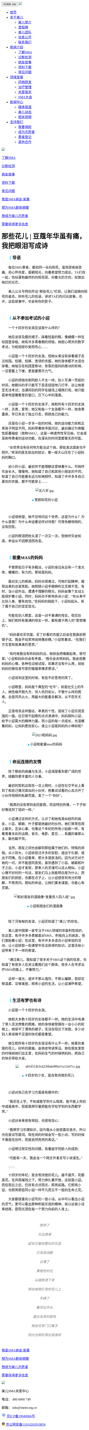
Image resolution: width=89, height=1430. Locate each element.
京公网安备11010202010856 (26, 1424)
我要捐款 (24, 127)
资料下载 (24, 67)
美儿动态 (24, 112)
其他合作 (24, 142)
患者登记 (24, 137)
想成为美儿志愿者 (15, 216)
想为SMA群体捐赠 (15, 207)
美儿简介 (24, 22)
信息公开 (24, 37)
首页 (13, 12)
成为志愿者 (26, 132)
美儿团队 (24, 32)
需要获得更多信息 (15, 224)
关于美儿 (16, 17)
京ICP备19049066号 (21, 1416)
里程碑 (23, 27)
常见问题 (24, 72)
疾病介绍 (16, 47)
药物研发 (24, 82)
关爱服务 (24, 92)
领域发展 (16, 77)
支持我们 (16, 122)
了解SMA (25, 52)
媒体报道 (24, 107)
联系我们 (24, 42)
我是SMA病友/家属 (16, 199)
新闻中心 (16, 102)
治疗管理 (24, 87)
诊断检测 (24, 57)
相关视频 (24, 117)
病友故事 (24, 62)
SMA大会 (25, 97)
